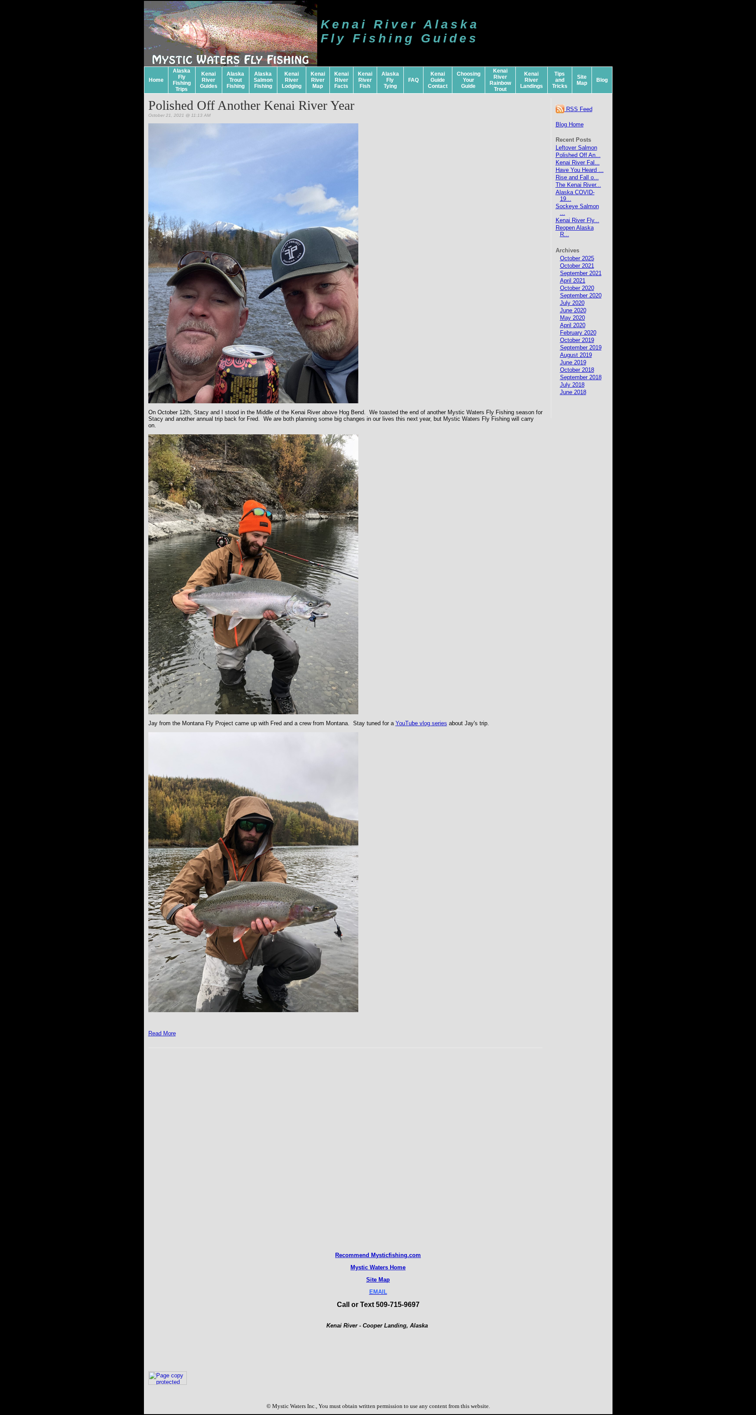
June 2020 (573, 310)
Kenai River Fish (365, 80)
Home (156, 80)
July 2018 (572, 384)
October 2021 (577, 265)
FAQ (413, 80)
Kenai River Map (318, 80)
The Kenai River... (578, 185)
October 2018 (577, 370)
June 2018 (573, 392)
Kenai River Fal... (578, 162)
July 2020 (572, 303)
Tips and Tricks (559, 80)
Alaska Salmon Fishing (263, 80)
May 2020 (572, 317)
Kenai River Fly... (577, 220)
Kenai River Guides (208, 80)
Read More (162, 1033)
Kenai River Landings (531, 80)
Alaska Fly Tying (390, 80)
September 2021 (581, 273)
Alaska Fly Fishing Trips (182, 80)
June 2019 (573, 362)
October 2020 (577, 288)
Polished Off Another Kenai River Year (251, 105)
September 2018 (581, 377)
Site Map (582, 80)
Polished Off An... (578, 155)
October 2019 (577, 340)
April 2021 (572, 280)
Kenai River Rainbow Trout (500, 80)
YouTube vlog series (421, 723)
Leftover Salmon (576, 147)
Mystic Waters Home (378, 1267)
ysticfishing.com (398, 1255)
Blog (602, 80)
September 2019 (581, 347)
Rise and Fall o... (577, 177)
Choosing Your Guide (468, 80)
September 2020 (581, 295)
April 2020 (572, 325)
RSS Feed (578, 109)
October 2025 (577, 258)
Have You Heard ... (580, 170)
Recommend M (355, 1255)
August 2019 (576, 355)
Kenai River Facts (341, 80)
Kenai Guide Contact (438, 80)
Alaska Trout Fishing (236, 80)
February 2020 (578, 332)
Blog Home (570, 124)
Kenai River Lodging (291, 80)
